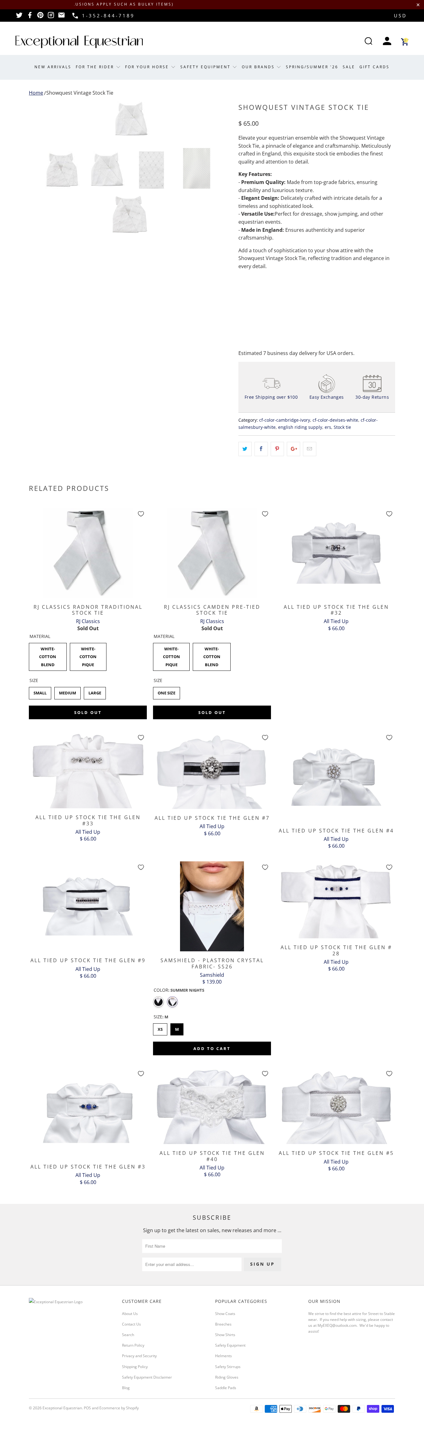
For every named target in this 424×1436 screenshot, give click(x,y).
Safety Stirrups (228, 1366)
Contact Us (131, 1324)
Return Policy (133, 1345)
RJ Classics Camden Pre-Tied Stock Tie (212, 553)
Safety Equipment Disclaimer (147, 1377)
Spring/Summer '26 (312, 67)
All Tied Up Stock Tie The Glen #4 (336, 777)
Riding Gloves (226, 1377)
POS (87, 1408)
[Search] (368, 42)
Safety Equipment (206, 67)
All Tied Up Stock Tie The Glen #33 (88, 770)
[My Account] (387, 42)
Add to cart (212, 1048)
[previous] (40, 119)
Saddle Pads (225, 1387)
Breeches (223, 1324)
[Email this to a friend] (309, 449)
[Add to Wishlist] (141, 513)
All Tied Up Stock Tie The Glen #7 (212, 770)
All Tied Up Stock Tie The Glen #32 (336, 553)
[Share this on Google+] (293, 449)
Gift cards (374, 67)
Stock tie (342, 427)
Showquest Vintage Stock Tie (79, 92)
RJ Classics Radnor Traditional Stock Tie (88, 553)
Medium (67, 691)
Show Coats (225, 1313)
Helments (223, 1355)
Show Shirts (225, 1334)
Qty (242, 283)
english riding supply (300, 427)
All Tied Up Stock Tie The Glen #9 (88, 906)
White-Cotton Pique (88, 655)
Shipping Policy (135, 1366)
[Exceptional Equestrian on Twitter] (19, 17)
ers (328, 427)
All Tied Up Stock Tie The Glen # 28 (336, 899)
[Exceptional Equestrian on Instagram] (51, 17)
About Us (130, 1313)
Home (36, 92)
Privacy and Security (139, 1355)
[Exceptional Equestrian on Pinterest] (40, 17)
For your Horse (148, 67)
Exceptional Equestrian (62, 1408)
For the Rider (96, 67)
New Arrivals (52, 67)
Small (40, 691)
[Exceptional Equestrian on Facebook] (30, 17)
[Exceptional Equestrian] (79, 42)
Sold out (88, 712)
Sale (349, 67)
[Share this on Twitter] (245, 449)
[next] (221, 119)
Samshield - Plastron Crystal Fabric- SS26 (212, 906)
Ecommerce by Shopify (119, 1408)
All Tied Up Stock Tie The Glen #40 (212, 1106)
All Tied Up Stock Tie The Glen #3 (88, 1113)
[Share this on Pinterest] (277, 449)
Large (94, 691)
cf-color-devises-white (335, 420)
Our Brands (259, 67)
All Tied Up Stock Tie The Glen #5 (336, 1106)
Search (128, 1334)
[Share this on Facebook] (261, 449)
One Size (166, 691)
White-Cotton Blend (48, 655)
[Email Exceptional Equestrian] (61, 17)
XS (160, 1027)
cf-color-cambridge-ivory (284, 420)
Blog (126, 1387)
